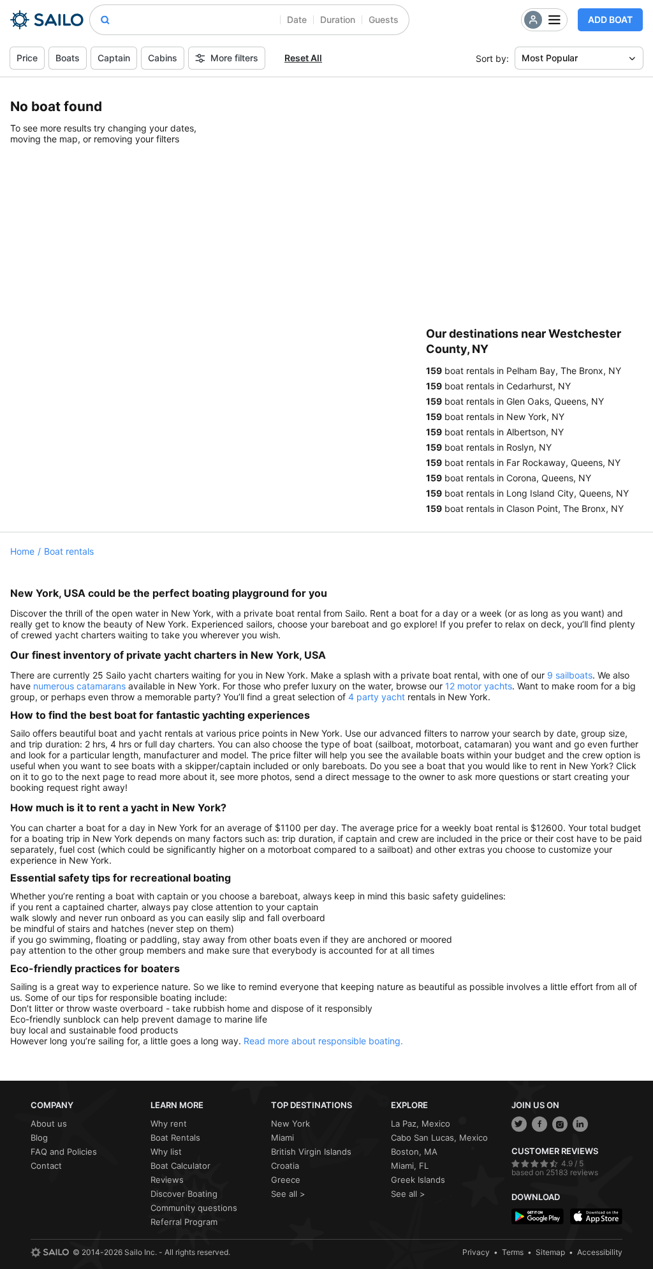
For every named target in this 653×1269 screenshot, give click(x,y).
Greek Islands (418, 1180)
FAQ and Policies (64, 1151)
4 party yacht (376, 696)
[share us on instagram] (560, 1124)
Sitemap (550, 1252)
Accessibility (599, 1252)
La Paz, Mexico (420, 1123)
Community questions (193, 1208)
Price (27, 57)
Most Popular (550, 57)
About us (49, 1123)
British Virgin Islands (311, 1151)
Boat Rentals (175, 1137)
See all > (288, 1194)
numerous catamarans (79, 685)
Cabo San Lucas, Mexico (439, 1137)
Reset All (303, 57)
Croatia (285, 1165)
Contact (46, 1165)
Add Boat (610, 19)
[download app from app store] (596, 1216)
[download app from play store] (537, 1216)
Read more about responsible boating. (323, 1040)
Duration (337, 19)
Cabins (162, 57)
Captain (114, 57)
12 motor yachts (478, 685)
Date (297, 19)
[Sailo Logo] (47, 19)
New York (290, 1123)
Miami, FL (410, 1165)
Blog (39, 1137)
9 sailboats (569, 675)
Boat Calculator (180, 1165)
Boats (67, 57)
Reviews (167, 1180)
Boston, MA (414, 1151)
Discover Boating (183, 1194)
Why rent (168, 1123)
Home (22, 551)
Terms (513, 1252)
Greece (285, 1180)
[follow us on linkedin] (580, 1124)
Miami (282, 1137)
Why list (166, 1151)
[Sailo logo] (50, 1252)
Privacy (476, 1252)
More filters (234, 57)
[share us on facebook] (539, 1124)
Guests (384, 19)
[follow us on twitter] (519, 1124)
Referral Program (183, 1222)
